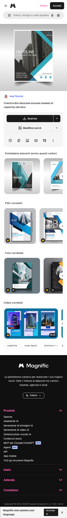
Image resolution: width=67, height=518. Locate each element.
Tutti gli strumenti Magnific (19, 460)
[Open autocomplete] (8, 15)
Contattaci (11, 490)
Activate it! (50, 512)
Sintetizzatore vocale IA (17, 434)
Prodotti (9, 410)
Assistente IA (11, 421)
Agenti (10, 447)
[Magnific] (34, 366)
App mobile (10, 456)
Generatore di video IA (16, 429)
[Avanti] (62, 176)
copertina (12, 345)
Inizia (7, 470)
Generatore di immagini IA (18, 425)
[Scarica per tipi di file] (56, 118)
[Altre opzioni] (53, 140)
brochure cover (52, 345)
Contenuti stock (13, 438)
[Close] (62, 512)
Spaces (8, 416)
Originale (23, 30)
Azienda (9, 480)
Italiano (33, 395)
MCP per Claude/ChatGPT (22, 443)
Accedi (57, 5)
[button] (33, 395)
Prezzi (44, 5)
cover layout (30, 345)
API (6, 451)
